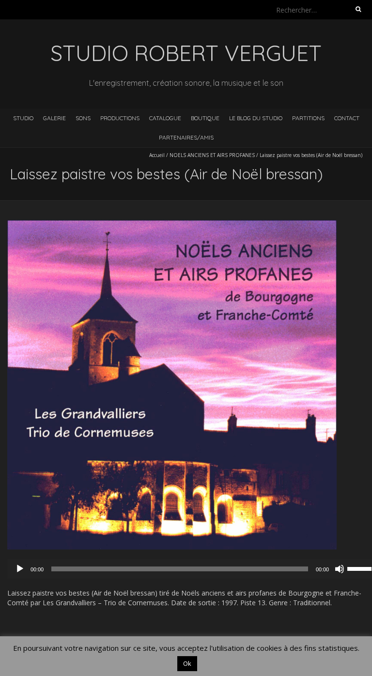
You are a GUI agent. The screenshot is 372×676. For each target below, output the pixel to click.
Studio (23, 118)
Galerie (54, 118)
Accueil (157, 155)
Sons (83, 118)
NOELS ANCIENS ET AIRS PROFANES (212, 155)
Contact (346, 118)
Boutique (205, 118)
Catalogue (165, 118)
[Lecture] (20, 569)
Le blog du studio (255, 118)
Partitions (308, 118)
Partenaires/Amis (186, 137)
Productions (120, 118)
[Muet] (339, 569)
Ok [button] (187, 663)
